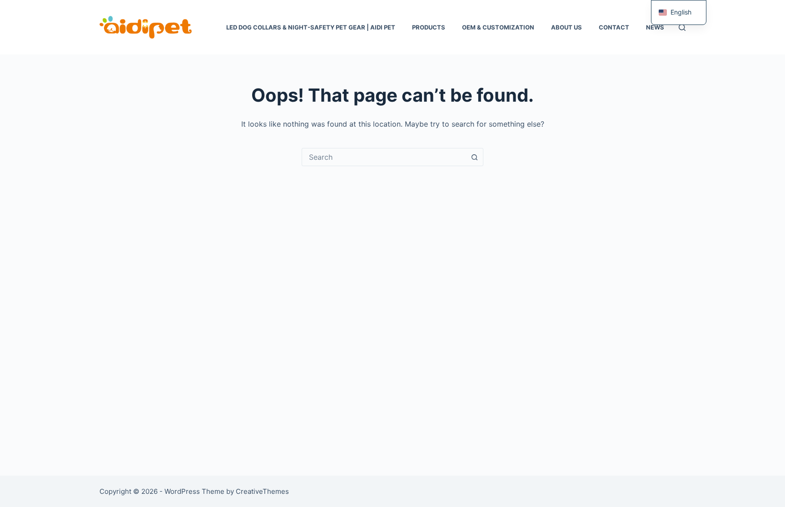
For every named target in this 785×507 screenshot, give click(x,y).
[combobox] (384, 157)
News (655, 27)
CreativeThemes (262, 491)
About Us (566, 27)
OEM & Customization (498, 27)
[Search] (682, 27)
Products (428, 27)
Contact (614, 27)
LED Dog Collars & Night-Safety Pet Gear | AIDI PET (310, 27)
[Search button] (474, 157)
